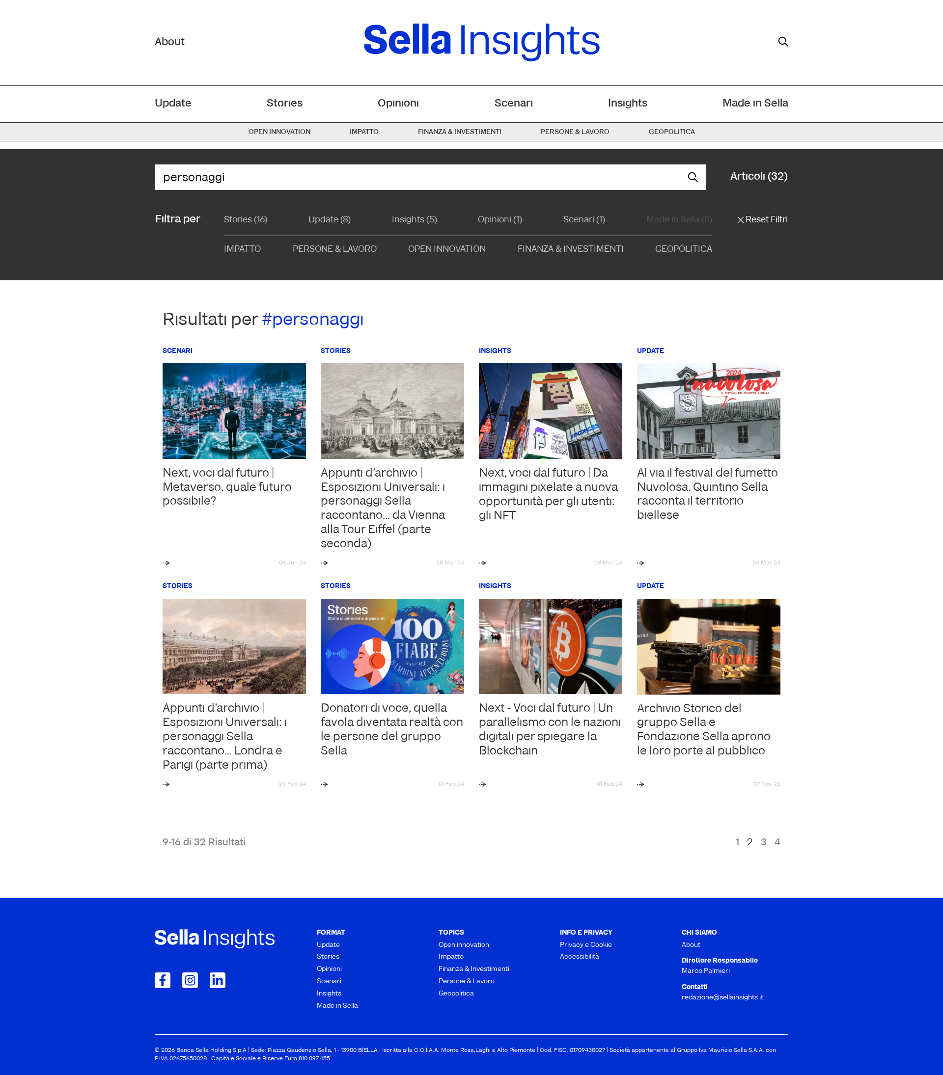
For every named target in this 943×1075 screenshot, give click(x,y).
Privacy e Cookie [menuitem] (586, 945)
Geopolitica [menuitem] (672, 132)
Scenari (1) (584, 220)
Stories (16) (245, 220)
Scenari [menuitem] (514, 103)
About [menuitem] (691, 945)
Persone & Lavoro (335, 249)
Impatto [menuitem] (364, 132)
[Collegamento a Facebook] (162, 980)
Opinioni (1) (500, 220)
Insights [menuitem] (627, 103)
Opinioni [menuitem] (398, 103)
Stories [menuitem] (285, 103)
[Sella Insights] (481, 43)
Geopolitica (683, 249)
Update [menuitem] (173, 103)
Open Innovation (447, 249)
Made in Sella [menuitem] (755, 103)
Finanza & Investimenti (571, 249)
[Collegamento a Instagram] (190, 980)
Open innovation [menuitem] (279, 132)
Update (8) (329, 220)
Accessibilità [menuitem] (579, 957)
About (170, 42)
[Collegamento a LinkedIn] (217, 980)
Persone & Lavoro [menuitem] (575, 132)
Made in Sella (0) (679, 220)
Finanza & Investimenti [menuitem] (459, 132)
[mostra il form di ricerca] (783, 42)
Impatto (242, 249)
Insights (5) (414, 220)
